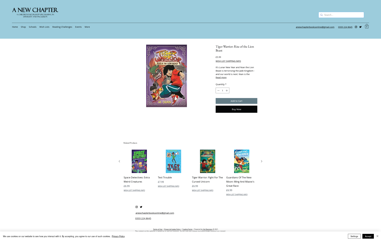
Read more (221, 77)
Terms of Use (157, 229)
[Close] (377, 236)
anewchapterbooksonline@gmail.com (155, 212)
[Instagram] (356, 26)
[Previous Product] (119, 161)
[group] (190, 173)
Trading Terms (187, 229)
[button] (367, 26)
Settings (354, 236)
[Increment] (227, 90)
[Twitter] (360, 26)
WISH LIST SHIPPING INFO (228, 61)
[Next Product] (261, 161)
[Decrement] (218, 90)
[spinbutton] (222, 90)
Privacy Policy (118, 236)
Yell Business (207, 229)
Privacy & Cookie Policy (172, 229)
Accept (368, 236)
